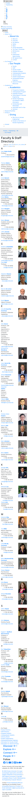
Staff (14, 68)
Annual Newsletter (17, 47)
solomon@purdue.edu (7, 623)
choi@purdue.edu (8, 267)
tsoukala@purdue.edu (7, 681)
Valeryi (5, 608)
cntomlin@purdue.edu (7, 671)
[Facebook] (6, 11)
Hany (6, 151)
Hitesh (5, 197)
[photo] (22, 156)
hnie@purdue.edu (8, 552)
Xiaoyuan (4, 486)
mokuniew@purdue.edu (7, 567)
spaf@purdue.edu (8, 644)
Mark (5, 441)
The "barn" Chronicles (18, 49)
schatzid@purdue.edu (7, 260)
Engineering (9, 4)
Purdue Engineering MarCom (14, 782)
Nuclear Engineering (6, 28)
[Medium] (7, 17)
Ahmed (6, 374)
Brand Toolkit (13, 778)
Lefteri (6, 676)
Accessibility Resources (8, 786)
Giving (7, 112)
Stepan (5, 570)
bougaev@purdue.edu (7, 215)
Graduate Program (18, 93)
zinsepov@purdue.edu (7, 422)
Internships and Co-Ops (19, 107)
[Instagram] (6, 8)
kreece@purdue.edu (7, 589)
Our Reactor (16, 42)
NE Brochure (16, 51)
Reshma (5, 691)
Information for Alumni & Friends (10, 743)
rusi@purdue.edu (8, 663)
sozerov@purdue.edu (7, 577)
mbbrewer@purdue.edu (7, 229)
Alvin (5, 620)
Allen (4, 324)
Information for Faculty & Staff (9, 742)
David (5, 300)
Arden (5, 178)
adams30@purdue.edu (7, 171)
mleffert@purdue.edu (7, 711)
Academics (8, 85)
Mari (5, 706)
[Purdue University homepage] (6, 26)
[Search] (4, 22)
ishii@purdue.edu (8, 436)
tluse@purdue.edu (8, 509)
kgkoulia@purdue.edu (7, 355)
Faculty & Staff (17, 69)
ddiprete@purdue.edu (7, 304)
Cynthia (5, 665)
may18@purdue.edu (7, 524)
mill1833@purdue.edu (7, 537)
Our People (8, 61)
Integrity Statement (7, 774)
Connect (8, 752)
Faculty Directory (5, 730)
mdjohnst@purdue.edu (7, 448)
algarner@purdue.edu (7, 346)
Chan (4, 262)
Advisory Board (17, 75)
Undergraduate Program (19, 91)
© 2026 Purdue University (9, 771)
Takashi (5, 399)
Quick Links (8, 1)
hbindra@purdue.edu (7, 205)
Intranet (7, 124)
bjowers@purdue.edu (7, 459)
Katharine (5, 517)
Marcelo (6, 289)
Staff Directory (5, 731)
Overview (15, 40)
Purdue (8, 3)
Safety (14, 44)
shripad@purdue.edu (7, 599)
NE (17, 130)
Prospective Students (18, 90)
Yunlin (3, 716)
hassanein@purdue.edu (7, 385)
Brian (4, 452)
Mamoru (4, 425)
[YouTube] (6, 10)
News (14, 46)
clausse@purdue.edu (7, 281)
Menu (5, 30)
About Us (7, 34)
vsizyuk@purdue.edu (7, 614)
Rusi (6, 649)
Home (6, 32)
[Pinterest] (15, 763)
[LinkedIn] (6, 15)
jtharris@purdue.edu (7, 372)
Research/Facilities (10, 111)
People (7, 756)
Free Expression (18, 774)
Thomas (5, 163)
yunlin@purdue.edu (8, 721)
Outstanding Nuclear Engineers (9, 740)
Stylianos (7, 246)
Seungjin (4, 467)
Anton (5, 208)
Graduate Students (18, 71)
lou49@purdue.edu (8, 500)
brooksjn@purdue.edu (7, 240)
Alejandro (6, 274)
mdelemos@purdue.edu (7, 296)
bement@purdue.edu (7, 195)
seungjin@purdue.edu (7, 481)
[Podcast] (6, 18)
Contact (15, 59)
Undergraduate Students (19, 73)
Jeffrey (5, 231)
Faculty (15, 66)
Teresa (4, 502)
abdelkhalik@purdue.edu (7, 156)
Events (14, 52)
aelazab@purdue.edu (7, 316)
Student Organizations (19, 76)
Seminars (15, 109)
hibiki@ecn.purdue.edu (7, 402)
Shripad (6, 594)
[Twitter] (6, 13)
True (4, 528)
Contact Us (19, 786)
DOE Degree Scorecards (8, 776)
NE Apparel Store (17, 58)
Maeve (5, 220)
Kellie (4, 582)
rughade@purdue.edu (7, 696)
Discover (8, 746)
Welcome (15, 39)
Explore (7, 749)
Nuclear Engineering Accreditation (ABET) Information (18, 100)
